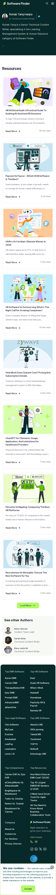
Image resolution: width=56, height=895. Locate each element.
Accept (28, 888)
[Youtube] (44, 849)
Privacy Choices (13, 843)
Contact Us (10, 834)
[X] (40, 849)
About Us (9, 829)
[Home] (16, 3)
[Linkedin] (39, 16)
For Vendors (11, 839)
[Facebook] (31, 849)
